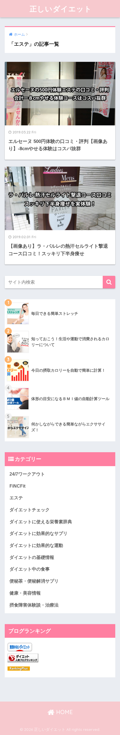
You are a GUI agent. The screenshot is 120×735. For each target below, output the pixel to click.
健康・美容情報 (25, 593)
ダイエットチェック (29, 509)
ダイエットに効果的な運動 (36, 545)
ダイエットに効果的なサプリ (38, 533)
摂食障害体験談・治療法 (34, 605)
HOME (63, 712)
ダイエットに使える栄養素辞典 (40, 521)
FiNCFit (17, 486)
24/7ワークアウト (27, 474)
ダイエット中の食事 (29, 569)
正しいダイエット (61, 8)
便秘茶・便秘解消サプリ (34, 581)
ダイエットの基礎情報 (31, 557)
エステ (16, 497)
